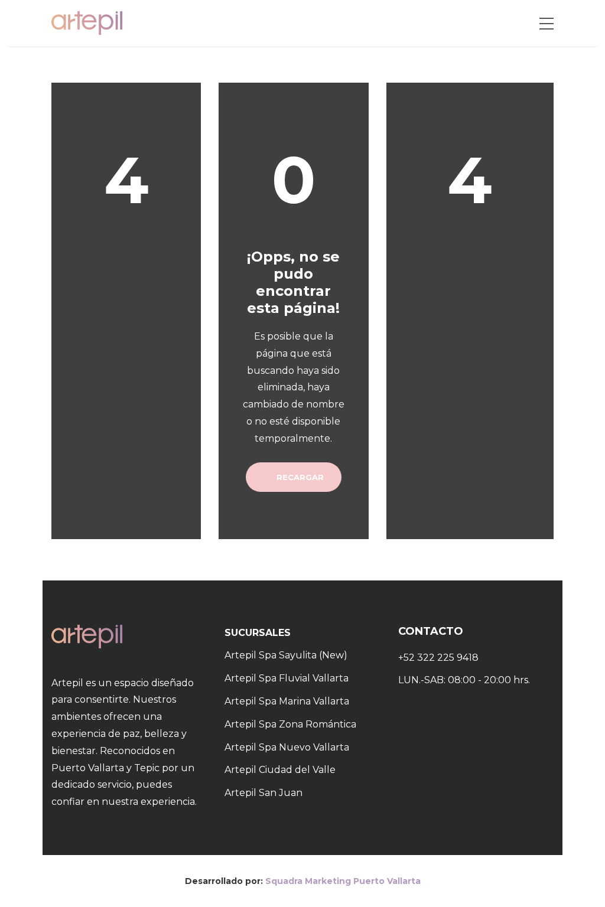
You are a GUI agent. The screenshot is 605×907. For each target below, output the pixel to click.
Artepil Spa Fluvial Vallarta (287, 678)
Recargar (299, 477)
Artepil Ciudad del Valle (280, 769)
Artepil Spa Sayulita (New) (286, 655)
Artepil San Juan (263, 792)
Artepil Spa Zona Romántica (290, 724)
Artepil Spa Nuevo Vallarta (287, 747)
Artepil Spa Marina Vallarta (287, 701)
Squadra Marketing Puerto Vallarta (343, 881)
